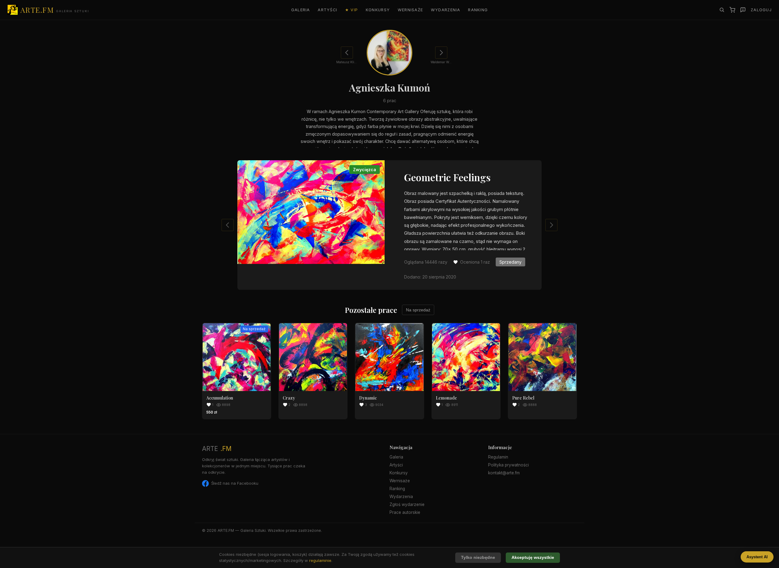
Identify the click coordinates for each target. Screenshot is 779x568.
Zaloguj (761, 10)
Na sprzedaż (418, 309)
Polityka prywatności (508, 464)
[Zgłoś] (743, 10)
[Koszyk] (732, 10)
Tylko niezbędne (478, 557)
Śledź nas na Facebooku (234, 483)
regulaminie (320, 560)
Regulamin (498, 457)
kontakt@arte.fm (504, 472)
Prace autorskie (405, 512)
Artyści (327, 10)
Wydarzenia (445, 10)
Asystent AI (757, 557)
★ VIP (351, 10)
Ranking (478, 10)
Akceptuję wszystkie (533, 557)
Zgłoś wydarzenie (407, 504)
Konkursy (378, 10)
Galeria (300, 10)
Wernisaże (410, 10)
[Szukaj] (722, 9)
